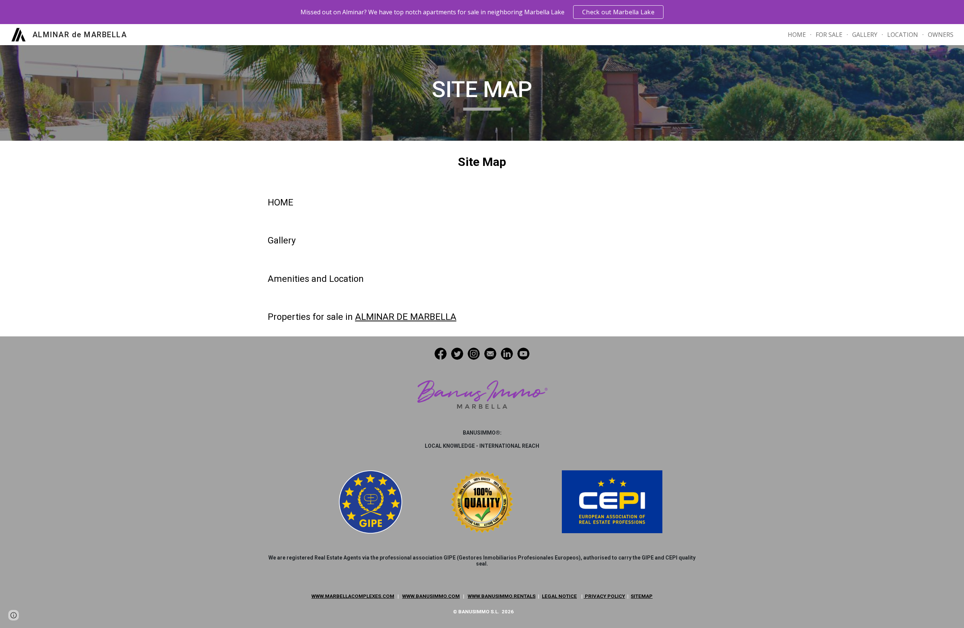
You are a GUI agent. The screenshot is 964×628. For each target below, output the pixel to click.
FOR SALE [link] (829, 34)
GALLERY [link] (864, 34)
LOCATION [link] (902, 34)
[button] (13, 615)
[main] (482, 93)
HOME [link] (797, 34)
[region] (482, 12)
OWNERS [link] (940, 34)
